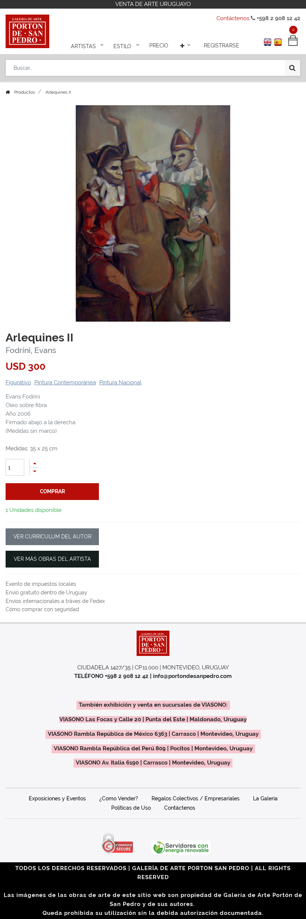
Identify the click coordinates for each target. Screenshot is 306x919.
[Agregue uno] (34, 463)
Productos (24, 92)
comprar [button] (52, 491)
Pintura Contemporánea (65, 382)
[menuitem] (159, 45)
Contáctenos (232, 18)
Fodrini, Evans (31, 350)
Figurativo (18, 382)
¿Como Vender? (118, 798)
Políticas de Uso (131, 808)
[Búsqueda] (292, 68)
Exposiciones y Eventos (57, 798)
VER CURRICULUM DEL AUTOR (52, 537)
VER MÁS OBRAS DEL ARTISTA (52, 559)
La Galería (265, 798)
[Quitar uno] (34, 471)
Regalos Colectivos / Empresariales (196, 798)
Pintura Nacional (120, 382)
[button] (186, 45)
